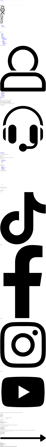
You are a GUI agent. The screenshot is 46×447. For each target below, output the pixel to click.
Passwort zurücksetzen (3, 432)
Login (4, 433)
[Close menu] (0, 32)
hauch (11, 446)
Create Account (2, 433)
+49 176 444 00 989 (2, 152)
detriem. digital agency (5, 413)
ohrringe (1, 446)
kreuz (6, 446)
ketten (5, 446)
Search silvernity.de (2, 444)
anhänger (3, 446)
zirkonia (8, 446)
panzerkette (14, 446)
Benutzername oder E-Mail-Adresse (3, 431)
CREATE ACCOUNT (2, 427)
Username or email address (9, 417)
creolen (15, 446)
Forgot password (3, 428)
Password (7, 418)
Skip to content (1, 0)
